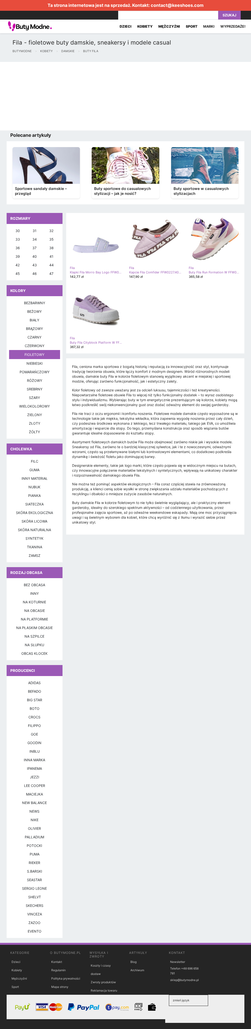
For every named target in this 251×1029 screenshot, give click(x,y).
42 (17, 265)
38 (51, 248)
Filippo (34, 726)
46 (34, 273)
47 (51, 273)
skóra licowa (34, 521)
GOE (34, 734)
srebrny (34, 389)
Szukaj (229, 15)
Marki (208, 26)
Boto (34, 708)
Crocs (34, 717)
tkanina (34, 547)
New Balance (34, 803)
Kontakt (56, 962)
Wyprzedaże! (233, 26)
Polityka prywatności (65, 978)
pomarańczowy (35, 372)
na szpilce (34, 636)
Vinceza (34, 914)
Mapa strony (59, 987)
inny (34, 593)
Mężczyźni (19, 978)
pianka (34, 495)
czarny (34, 337)
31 (35, 231)
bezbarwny (34, 303)
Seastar (34, 880)
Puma (34, 854)
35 (51, 239)
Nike (34, 820)
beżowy (34, 311)
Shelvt (34, 897)
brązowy (34, 329)
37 (34, 248)
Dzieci (16, 962)
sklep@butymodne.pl (184, 980)
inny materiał (35, 478)
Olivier (34, 828)
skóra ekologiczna (34, 513)
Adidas (34, 683)
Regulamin (58, 970)
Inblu (34, 751)
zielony (34, 415)
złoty (34, 423)
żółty (34, 432)
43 (34, 265)
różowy (34, 380)
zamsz (34, 555)
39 (17, 256)
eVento (34, 931)
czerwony (34, 346)
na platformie (34, 619)
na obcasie (34, 610)
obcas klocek (34, 653)
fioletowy (34, 354)
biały (34, 320)
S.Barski (34, 871)
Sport (15, 987)
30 (17, 231)
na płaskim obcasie (34, 628)
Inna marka (34, 760)
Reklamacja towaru (104, 990)
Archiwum (137, 970)
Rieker (34, 863)
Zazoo (34, 923)
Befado (34, 691)
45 (17, 273)
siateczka (34, 504)
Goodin (34, 743)
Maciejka (34, 794)
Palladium (34, 837)
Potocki (34, 845)
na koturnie (34, 602)
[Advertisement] (125, 96)
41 (51, 256)
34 (34, 239)
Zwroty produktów (103, 982)
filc (34, 461)
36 (17, 248)
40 (34, 256)
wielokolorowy (34, 406)
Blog (133, 962)
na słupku (34, 645)
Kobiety (17, 970)
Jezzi (34, 777)
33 (17, 239)
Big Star (34, 700)
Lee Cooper (34, 785)
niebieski (34, 363)
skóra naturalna (34, 530)
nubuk (34, 487)
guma (34, 470)
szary (34, 398)
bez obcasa (34, 585)
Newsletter (177, 962)
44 (51, 265)
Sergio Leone (34, 888)
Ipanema (34, 768)
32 (51, 231)
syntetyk (34, 538)
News (34, 811)
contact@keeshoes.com (177, 5)
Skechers (34, 905)
